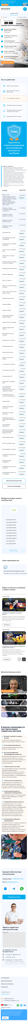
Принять (5, 1017)
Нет (11, 23)
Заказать (21, 197)
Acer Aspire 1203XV (11, 522)
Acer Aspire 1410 (10, 541)
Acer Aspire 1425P (11, 543)
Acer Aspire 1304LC (11, 530)
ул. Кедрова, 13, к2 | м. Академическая (10, 950)
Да (6, 23)
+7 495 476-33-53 (14, 13)
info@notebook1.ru (12, 882)
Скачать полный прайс (14, 486)
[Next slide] (24, 659)
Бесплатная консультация (14, 480)
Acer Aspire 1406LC (11, 538)
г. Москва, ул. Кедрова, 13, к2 (11, 1000)
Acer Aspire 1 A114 (11, 519)
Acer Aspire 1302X (11, 527)
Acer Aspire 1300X (11, 525)
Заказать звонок (14, 15)
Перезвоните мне (14, 897)
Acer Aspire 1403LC (11, 535)
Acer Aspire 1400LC (11, 533)
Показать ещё (13, 550)
